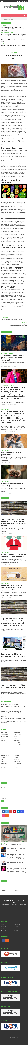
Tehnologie (16, 789)
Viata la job (16, 791)
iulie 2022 (3, 738)
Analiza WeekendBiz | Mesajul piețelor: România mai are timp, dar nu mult (12, 358)
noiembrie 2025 (4, 734)
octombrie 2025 (17, 734)
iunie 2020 (16, 757)
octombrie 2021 (4, 744)
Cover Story (3, 25)
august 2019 (4, 765)
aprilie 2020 (16, 759)
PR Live (17, 60)
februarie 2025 (4, 736)
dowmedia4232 (12, 366)
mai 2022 (3, 740)
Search (25, 1)
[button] (2, 1)
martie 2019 (16, 769)
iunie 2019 (3, 767)
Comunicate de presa (14, 52)
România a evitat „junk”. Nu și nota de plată (10, 704)
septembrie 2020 (5, 755)
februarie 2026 (17, 732)
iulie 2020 (3, 757)
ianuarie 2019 (17, 771)
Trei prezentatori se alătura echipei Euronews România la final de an (15, 863)
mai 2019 (16, 767)
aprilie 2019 (3, 769)
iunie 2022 (16, 738)
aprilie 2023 (16, 736)
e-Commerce (17, 787)
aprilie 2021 (16, 746)
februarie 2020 (17, 761)
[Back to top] (24, 1041)
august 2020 (16, 755)
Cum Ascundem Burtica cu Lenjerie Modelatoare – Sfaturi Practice (17, 324)
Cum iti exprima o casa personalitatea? (11, 319)
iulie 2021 (3, 746)
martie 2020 (3, 761)
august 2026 (4, 732)
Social (18, 1)
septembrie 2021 (17, 744)
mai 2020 (3, 759)
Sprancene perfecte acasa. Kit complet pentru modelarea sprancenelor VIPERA (12, 588)
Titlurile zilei (3, 38)
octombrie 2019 (4, 763)
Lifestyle (11, 32)
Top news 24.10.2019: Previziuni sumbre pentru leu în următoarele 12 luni (13, 687)
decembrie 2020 (17, 751)
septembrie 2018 (17, 776)
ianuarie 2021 (4, 751)
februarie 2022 (17, 740)
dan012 (10, 533)
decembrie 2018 (4, 774)
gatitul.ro (15, 95)
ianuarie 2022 (4, 742)
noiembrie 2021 (17, 742)
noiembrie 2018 (17, 774)
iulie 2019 (16, 765)
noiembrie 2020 (4, 753)
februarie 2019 (4, 771)
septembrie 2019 (17, 763)
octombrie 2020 (17, 753)
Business (3, 32)
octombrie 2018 (4, 776)
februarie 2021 (17, 748)
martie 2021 (3, 748)
